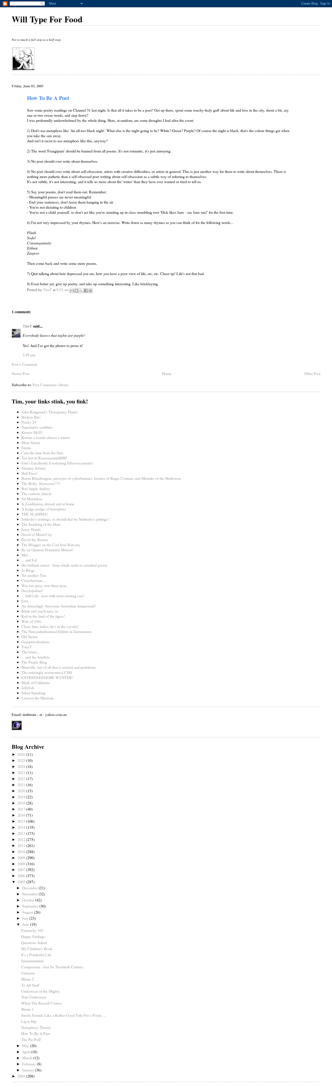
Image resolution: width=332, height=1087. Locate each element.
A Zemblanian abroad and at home (47, 503)
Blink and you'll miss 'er (39, 611)
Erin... (26, 600)
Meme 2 (27, 978)
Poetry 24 (28, 422)
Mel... (25, 554)
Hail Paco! (29, 473)
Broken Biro (31, 416)
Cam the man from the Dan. (42, 452)
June (26, 924)
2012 (21, 839)
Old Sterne (29, 636)
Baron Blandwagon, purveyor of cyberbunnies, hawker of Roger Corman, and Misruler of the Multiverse (101, 478)
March (27, 1057)
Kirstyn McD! (32, 432)
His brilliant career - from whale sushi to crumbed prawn (64, 565)
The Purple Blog (34, 662)
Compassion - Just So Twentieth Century (52, 966)
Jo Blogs (28, 570)
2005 (21, 881)
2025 (21, 760)
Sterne (26, 447)
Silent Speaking (33, 692)
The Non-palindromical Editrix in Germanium (56, 631)
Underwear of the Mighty (40, 991)
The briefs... (30, 651)
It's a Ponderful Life (36, 954)
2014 (21, 827)
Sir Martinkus (31, 498)
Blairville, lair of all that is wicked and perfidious (58, 667)
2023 (21, 772)
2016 (21, 815)
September (30, 906)
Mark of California (35, 682)
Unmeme (28, 972)
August (28, 912)
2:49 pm (29, 354)
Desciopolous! (32, 590)
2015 (21, 821)
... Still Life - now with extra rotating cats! (52, 595)
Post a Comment (24, 364)
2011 (21, 845)
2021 (21, 784)
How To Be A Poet (35, 1033)
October (28, 899)
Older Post (312, 373)
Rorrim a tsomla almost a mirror (45, 437)
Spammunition (32, 960)
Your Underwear (33, 996)
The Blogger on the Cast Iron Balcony (50, 544)
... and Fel (29, 559)
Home (166, 373)
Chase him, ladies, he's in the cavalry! (50, 626)
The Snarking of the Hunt (41, 524)
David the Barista (34, 539)
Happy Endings (33, 936)
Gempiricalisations (35, 641)
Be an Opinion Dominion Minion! (47, 549)
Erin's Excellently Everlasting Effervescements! (57, 462)
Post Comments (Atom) (51, 384)
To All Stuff (30, 985)
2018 (21, 802)
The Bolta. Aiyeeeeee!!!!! (40, 483)
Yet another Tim (33, 575)
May (26, 1045)
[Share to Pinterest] (90, 290)
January (28, 1069)
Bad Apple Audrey (35, 488)
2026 (21, 754)
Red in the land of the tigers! (43, 616)
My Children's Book (36, 948)
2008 (21, 863)
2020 (21, 790)
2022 (21, 778)
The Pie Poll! (31, 1039)
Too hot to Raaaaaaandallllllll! (44, 457)
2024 (21, 766)
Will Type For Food (47, 19)
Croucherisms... (33, 580)
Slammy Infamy (33, 468)
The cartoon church (36, 493)
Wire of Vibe (31, 621)
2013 (21, 833)
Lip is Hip (28, 1021)
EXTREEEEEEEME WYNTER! (47, 677)
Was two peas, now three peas (44, 585)
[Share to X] (81, 290)
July (25, 918)
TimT (27, 326)
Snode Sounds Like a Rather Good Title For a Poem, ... (63, 1015)
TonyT (26, 646)
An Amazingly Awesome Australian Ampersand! (58, 605)
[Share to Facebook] (85, 290)
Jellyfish (27, 687)
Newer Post (20, 373)
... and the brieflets (35, 656)
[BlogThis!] (76, 290)
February (29, 1063)
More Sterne (30, 442)
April (26, 1051)
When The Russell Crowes (41, 1003)
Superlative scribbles (37, 427)
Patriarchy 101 (32, 930)
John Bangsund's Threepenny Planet (49, 411)
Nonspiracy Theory (36, 1027)
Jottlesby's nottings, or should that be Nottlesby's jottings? (65, 519)
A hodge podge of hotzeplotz (43, 508)
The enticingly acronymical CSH (46, 672)
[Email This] (72, 290)
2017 (21, 808)
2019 (21, 796)
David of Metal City (36, 534)
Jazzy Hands (31, 529)
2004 (21, 1075)
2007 (21, 869)
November (30, 893)
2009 (21, 857)
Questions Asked (34, 942)
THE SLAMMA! (34, 514)
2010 (21, 851)
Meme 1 (27, 1009)
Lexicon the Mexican (37, 697)
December (30, 887)
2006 (21, 875)
